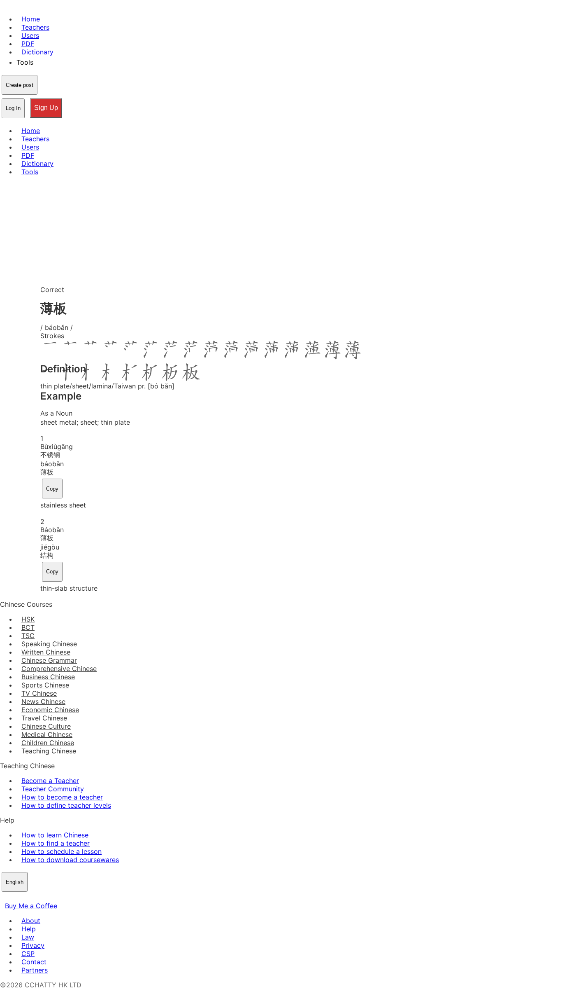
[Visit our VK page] (24, 897)
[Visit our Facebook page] (5, 897)
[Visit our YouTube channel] (34, 897)
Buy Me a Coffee (31, 906)
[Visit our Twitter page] (15, 897)
